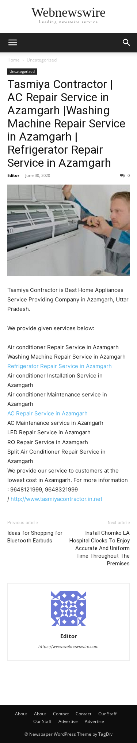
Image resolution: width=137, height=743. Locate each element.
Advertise (68, 721)
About (21, 714)
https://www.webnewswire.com (68, 646)
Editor (13, 175)
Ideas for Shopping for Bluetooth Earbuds (34, 537)
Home (13, 60)
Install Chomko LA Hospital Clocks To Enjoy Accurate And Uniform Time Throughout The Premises (99, 548)
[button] (12, 42)
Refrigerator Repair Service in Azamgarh (59, 366)
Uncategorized (42, 60)
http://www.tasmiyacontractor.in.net (56, 498)
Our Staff (107, 714)
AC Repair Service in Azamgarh (47, 413)
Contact (61, 714)
